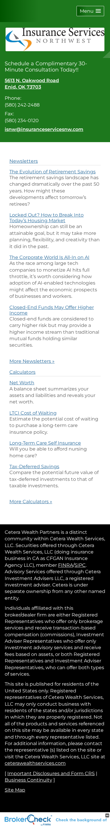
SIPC (80, 565)
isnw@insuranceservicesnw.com (44, 129)
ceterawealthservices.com (35, 763)
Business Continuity (28, 780)
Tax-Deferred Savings (34, 466)
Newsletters (23, 161)
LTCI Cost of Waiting (33, 413)
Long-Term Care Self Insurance (45, 443)
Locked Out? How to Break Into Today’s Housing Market (46, 217)
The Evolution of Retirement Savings (52, 171)
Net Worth (21, 382)
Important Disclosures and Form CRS (51, 773)
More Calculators (30, 501)
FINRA (65, 565)
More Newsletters (32, 361)
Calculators (22, 372)
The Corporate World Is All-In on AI (49, 257)
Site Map (15, 790)
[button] (90, 11)
